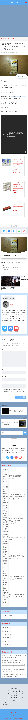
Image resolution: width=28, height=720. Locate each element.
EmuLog (14, 2)
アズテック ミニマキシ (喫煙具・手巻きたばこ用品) (18, 206)
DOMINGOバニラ (7, 267)
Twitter (4, 331)
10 (14, 695)
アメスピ (16, 267)
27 (22, 700)
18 (16, 698)
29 (8, 702)
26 (19, 700)
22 (8, 700)
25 (16, 700)
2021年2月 (6, 628)
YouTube (16, 331)
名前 (3, 369)
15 (8, 698)
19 (19, 698)
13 (22, 695)
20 (22, 698)
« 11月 (2, 704)
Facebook (10, 331)
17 (14, 698)
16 (11, 698)
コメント (4, 349)
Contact (14, 715)
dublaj (12, 671)
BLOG (10, 262)
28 (5, 702)
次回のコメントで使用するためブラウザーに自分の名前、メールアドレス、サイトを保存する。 (15, 391)
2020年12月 (6, 634)
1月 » (6, 704)
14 (5, 698)
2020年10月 (6, 641)
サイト (4, 383)
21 (5, 700)
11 (16, 695)
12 (19, 695)
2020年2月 (6, 644)
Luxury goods (17, 262)
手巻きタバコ (5, 269)
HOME (15, 712)
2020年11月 (6, 638)
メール (4, 376)
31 (14, 702)
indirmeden (15, 662)
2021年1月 (6, 631)
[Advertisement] (14, 22)
